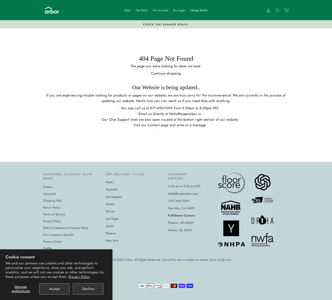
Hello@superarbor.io (185, 113)
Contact (154, 125)
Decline (88, 288)
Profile (47, 248)
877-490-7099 (161, 108)
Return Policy (51, 207)
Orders (48, 187)
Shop (127, 10)
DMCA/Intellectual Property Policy (66, 228)
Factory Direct (52, 241)
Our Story (142, 10)
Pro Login (179, 10)
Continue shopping (166, 73)
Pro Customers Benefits (58, 235)
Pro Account (160, 10)
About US (49, 194)
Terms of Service (54, 214)
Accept (54, 288)
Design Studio (199, 10)
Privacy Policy (79, 276)
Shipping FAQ (52, 201)
